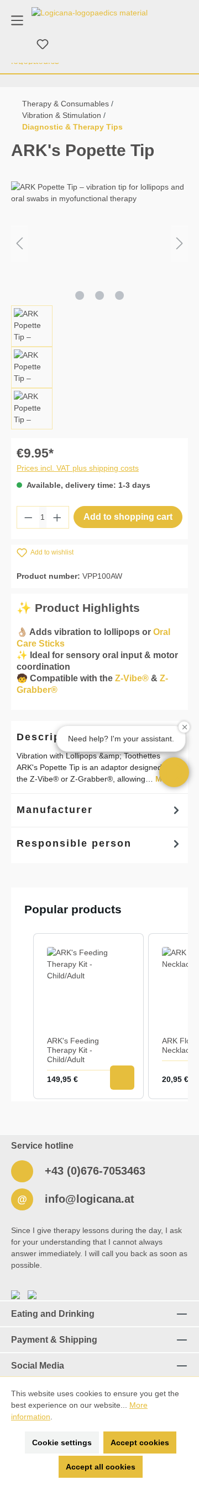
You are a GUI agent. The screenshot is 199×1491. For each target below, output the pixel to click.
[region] (99, 305)
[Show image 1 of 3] (79, 295)
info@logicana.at (87, 1199)
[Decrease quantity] (28, 517)
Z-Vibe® (132, 678)
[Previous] (19, 243)
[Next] (179, 243)
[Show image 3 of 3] (119, 295)
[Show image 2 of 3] (99, 295)
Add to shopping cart (127, 516)
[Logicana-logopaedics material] (90, 13)
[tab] (99, 810)
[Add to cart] (122, 1077)
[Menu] (17, 20)
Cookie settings (62, 1442)
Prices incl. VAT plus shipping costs (78, 468)
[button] (174, 772)
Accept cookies (140, 1442)
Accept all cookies (100, 1466)
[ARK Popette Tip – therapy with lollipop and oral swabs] (99, 243)
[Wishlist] (42, 44)
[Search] (16, 44)
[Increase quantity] (57, 517)
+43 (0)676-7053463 (93, 1171)
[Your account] (69, 44)
